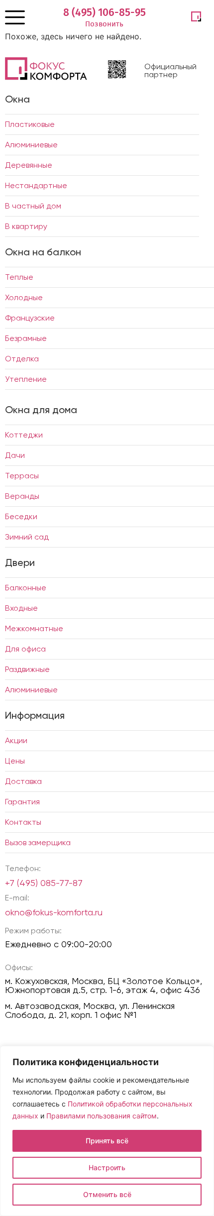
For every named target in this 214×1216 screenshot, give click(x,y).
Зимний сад (27, 537)
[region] (107, 1131)
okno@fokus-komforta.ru (54, 912)
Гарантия (22, 801)
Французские (30, 318)
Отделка (22, 358)
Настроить (107, 1167)
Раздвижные (27, 669)
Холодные (24, 297)
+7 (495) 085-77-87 (44, 883)
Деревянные (28, 165)
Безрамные (26, 338)
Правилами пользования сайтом (101, 1115)
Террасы (22, 475)
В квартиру (26, 226)
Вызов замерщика (38, 842)
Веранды (22, 496)
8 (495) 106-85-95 (104, 12)
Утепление (26, 379)
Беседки (21, 516)
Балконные (25, 587)
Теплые (19, 277)
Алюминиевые (31, 144)
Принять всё (107, 1140)
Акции (16, 740)
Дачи (15, 455)
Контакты (23, 822)
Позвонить (104, 23)
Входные (21, 608)
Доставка (23, 781)
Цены (15, 761)
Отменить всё (107, 1194)
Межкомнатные (34, 628)
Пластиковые (30, 124)
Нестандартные (36, 185)
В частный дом (33, 206)
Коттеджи (24, 435)
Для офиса (25, 649)
